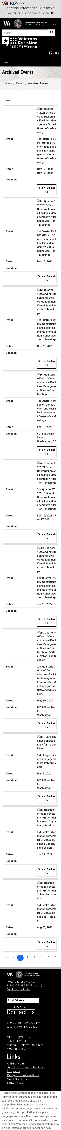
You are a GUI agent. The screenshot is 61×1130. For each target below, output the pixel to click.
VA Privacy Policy (19, 989)
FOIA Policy (15, 1083)
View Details (46, 189)
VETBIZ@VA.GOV (19, 1037)
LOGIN (55, 53)
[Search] (51, 32)
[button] (52, 13)
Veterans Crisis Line (20, 981)
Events (20, 83)
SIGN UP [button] (21, 1006)
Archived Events (38, 83)
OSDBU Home (16, 1063)
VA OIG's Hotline (18, 1079)
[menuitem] (54, 52)
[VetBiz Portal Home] (13, 3)
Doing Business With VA (23, 1075)
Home (8, 83)
